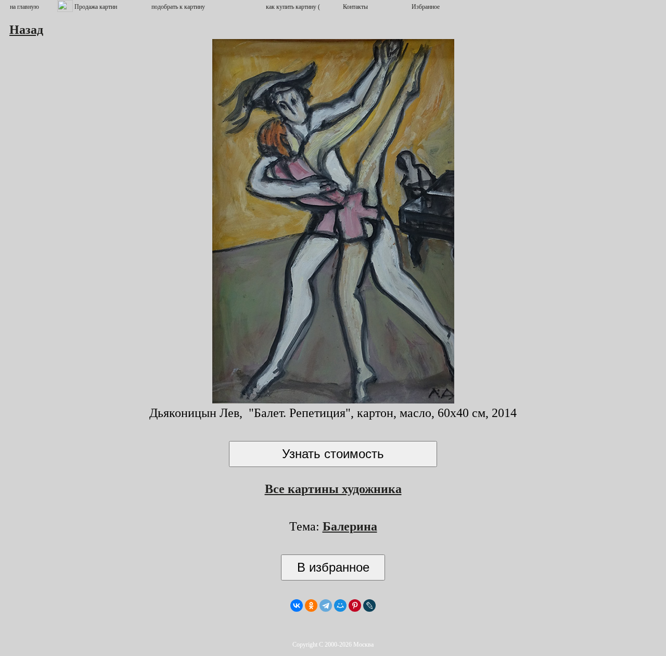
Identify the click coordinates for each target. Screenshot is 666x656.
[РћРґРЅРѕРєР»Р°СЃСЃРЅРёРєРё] (311, 605)
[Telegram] (325, 605)
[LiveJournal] (369, 605)
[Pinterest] (355, 605)
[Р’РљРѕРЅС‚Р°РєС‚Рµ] (296, 605)
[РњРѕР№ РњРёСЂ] (340, 605)
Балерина (350, 526)
